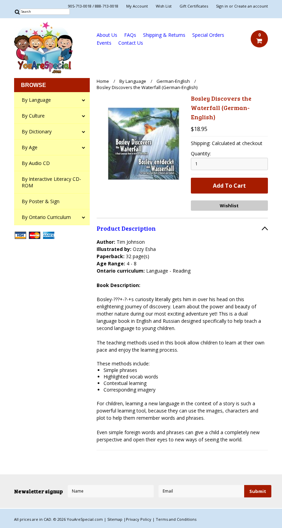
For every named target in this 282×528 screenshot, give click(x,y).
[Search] (17, 12)
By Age (29, 147)
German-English (173, 81)
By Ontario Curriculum (46, 217)
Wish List (164, 6)
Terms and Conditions (176, 519)
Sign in (222, 6)
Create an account (251, 6)
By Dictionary (37, 131)
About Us (107, 35)
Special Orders (208, 35)
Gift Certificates (194, 6)
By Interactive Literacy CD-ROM (51, 182)
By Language (36, 100)
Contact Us (130, 43)
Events (104, 43)
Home (103, 81)
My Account (137, 6)
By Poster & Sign (40, 201)
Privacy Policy (139, 519)
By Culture (33, 115)
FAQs (130, 35)
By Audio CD (36, 163)
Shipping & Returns (164, 35)
